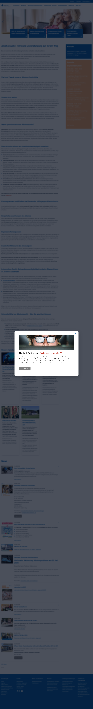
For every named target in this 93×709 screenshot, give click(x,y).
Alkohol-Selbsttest (24, 368)
